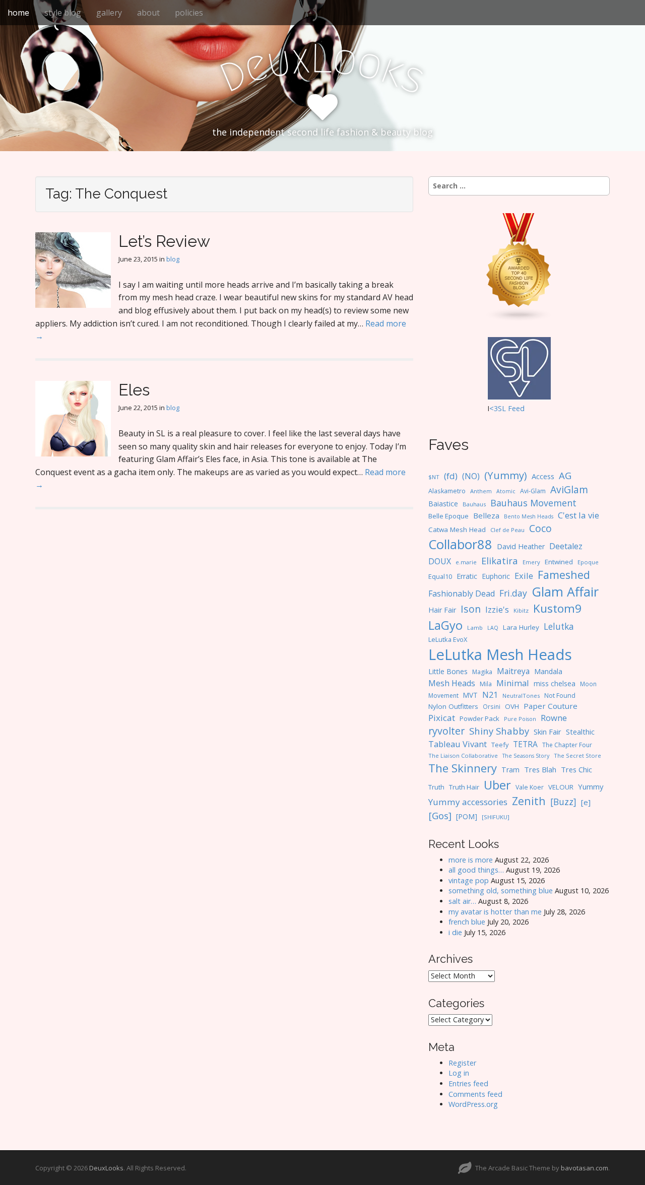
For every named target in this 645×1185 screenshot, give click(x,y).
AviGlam (569, 489)
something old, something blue (500, 890)
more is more (470, 860)
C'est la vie (578, 515)
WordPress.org (473, 1104)
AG (565, 475)
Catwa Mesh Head (457, 529)
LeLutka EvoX (447, 639)
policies (189, 12)
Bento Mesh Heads (528, 516)
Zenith (529, 801)
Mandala (548, 671)
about (148, 12)
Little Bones (448, 671)
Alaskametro (447, 491)
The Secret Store (577, 755)
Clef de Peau (507, 530)
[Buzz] (563, 802)
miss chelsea (554, 683)
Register (462, 1063)
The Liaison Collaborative (463, 755)
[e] (586, 802)
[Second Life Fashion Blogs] (519, 267)
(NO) (471, 476)
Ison (471, 609)
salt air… (462, 901)
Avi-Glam (533, 491)
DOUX (439, 561)
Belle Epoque (448, 515)
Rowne (554, 717)
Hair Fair (442, 610)
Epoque (588, 562)
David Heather (521, 546)
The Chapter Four (567, 745)
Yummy (590, 786)
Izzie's (497, 609)
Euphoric (496, 576)
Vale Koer (529, 787)
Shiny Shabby (499, 731)
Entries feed (468, 1083)
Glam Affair (565, 591)
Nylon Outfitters (453, 706)
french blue (466, 922)
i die (455, 932)
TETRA (525, 744)
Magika (482, 672)
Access (543, 476)
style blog (62, 12)
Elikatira (499, 560)
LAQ (492, 627)
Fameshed (564, 574)
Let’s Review (164, 241)
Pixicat (441, 717)
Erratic (467, 576)
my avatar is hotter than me (495, 911)
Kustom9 (557, 608)
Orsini (491, 706)
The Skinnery (462, 767)
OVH (512, 706)
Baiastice (443, 503)
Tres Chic (576, 769)
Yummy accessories (467, 802)
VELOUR (560, 787)
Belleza (486, 515)
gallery (109, 12)
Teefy (499, 744)
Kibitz (521, 610)
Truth (436, 787)
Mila (486, 684)
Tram (510, 769)
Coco (540, 528)
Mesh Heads (451, 683)
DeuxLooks (106, 1167)
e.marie (466, 562)
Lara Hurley (521, 627)
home (18, 12)
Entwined (559, 561)
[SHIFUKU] (495, 817)
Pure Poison (520, 718)
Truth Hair (464, 787)
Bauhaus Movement (533, 503)
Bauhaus (474, 504)
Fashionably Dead (461, 593)
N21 (490, 694)
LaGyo (445, 625)
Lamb (475, 627)
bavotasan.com (584, 1167)
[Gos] (440, 815)
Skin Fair (547, 732)
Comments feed (475, 1094)
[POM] (466, 816)
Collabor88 (460, 544)
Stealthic (580, 732)
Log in (458, 1073)
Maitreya (513, 671)
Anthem (481, 491)
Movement (443, 695)
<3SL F (500, 408)
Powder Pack (479, 718)
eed (518, 408)
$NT (433, 477)
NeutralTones (521, 695)
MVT (470, 695)
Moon (588, 684)
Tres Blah (540, 769)
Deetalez (566, 546)
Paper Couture (550, 706)
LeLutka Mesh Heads (500, 654)
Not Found (559, 695)
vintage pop (468, 880)
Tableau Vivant (457, 744)
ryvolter (446, 731)
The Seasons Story (525, 755)
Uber (497, 785)
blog (172, 259)
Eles (134, 389)
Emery (531, 562)
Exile (523, 575)
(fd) (451, 476)
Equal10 (440, 576)
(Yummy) (505, 475)
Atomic (505, 491)
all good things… (476, 870)
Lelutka (559, 626)
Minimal (512, 683)
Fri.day (513, 593)
